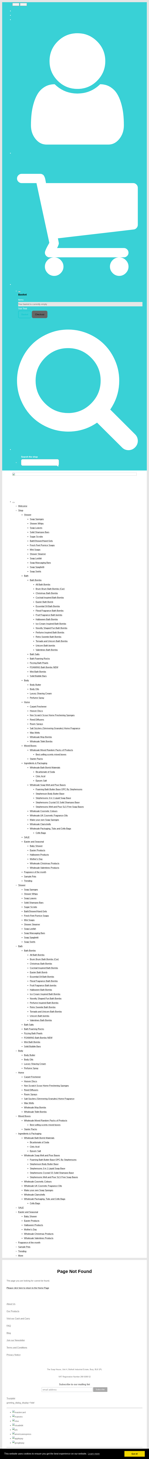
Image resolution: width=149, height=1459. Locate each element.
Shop (20, 510)
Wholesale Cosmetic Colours (43, 811)
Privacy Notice (14, 1355)
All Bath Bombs (43, 584)
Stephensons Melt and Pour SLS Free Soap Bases (60, 806)
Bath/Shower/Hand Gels (41, 541)
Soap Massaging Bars (40, 562)
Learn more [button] (94, 1453)
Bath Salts (35, 654)
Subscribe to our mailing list (74, 1384)
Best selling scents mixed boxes (51, 754)
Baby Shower (36, 846)
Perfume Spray (37, 698)
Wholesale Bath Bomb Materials (45, 767)
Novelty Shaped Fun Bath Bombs (51, 628)
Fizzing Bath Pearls (39, 663)
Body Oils (34, 689)
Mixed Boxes (30, 745)
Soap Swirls (35, 571)
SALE (27, 837)
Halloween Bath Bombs (47, 619)
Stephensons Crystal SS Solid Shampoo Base (58, 802)
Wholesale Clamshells (40, 824)
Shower (27, 514)
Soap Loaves (36, 528)
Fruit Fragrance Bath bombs (49, 615)
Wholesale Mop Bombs (41, 737)
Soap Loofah (36, 558)
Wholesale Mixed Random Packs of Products (51, 750)
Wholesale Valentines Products (44, 867)
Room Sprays (36, 724)
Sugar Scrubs (36, 536)
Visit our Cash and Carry (18, 1318)
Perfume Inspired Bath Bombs (50, 632)
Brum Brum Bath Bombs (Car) (50, 589)
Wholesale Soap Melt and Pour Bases (48, 785)
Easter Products (37, 850)
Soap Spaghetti (37, 567)
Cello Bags (41, 833)
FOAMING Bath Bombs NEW (44, 667)
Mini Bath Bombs (38, 671)
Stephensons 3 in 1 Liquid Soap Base (53, 798)
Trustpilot (11, 1398)
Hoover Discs (36, 711)
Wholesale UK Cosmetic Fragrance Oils (49, 815)
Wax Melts (35, 732)
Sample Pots (30, 876)
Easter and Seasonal (34, 841)
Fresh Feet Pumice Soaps (42, 545)
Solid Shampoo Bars (39, 532)
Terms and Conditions (17, 1347)
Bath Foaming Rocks (40, 658)
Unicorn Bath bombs (45, 645)
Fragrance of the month (35, 872)
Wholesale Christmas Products (44, 863)
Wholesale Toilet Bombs (41, 741)
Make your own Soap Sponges (44, 820)
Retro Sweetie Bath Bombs (48, 637)
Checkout (39, 314)
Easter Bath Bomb (44, 602)
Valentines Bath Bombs (47, 650)
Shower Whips (37, 523)
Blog (9, 1333)
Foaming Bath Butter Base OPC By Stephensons (59, 789)
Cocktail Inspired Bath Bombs (50, 597)
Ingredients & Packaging (35, 763)
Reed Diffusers (37, 719)
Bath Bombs (36, 580)
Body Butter (35, 684)
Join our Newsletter (16, 1340)
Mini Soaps (35, 549)
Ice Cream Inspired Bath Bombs (51, 623)
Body (26, 680)
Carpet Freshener (38, 706)
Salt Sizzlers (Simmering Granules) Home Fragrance (55, 728)
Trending (28, 881)
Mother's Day (36, 859)
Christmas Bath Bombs (47, 593)
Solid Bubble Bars (38, 676)
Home (27, 702)
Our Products (13, 1311)
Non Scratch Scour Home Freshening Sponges (52, 715)
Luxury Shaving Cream (41, 693)
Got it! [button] (135, 1454)
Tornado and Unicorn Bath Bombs (52, 641)
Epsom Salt (41, 780)
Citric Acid (40, 776)
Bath (26, 576)
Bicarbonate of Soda (45, 772)
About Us (11, 1304)
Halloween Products (39, 854)
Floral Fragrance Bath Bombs (50, 610)
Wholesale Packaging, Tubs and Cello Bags (50, 828)
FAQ (9, 1325)
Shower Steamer (38, 554)
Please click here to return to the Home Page (28, 1288)
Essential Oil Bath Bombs (48, 606)
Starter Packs (36, 759)
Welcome (22, 506)
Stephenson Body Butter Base (50, 793)
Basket (24, 314)
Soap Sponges (37, 519)
